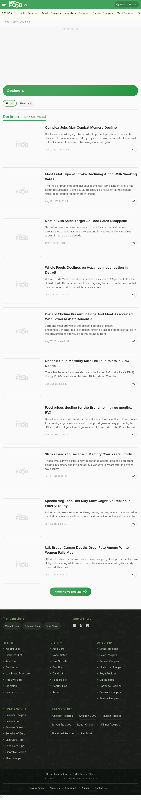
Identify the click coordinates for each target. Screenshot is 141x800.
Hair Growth (60, 661)
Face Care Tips (15, 745)
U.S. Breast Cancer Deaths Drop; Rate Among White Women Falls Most (87, 550)
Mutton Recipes (112, 715)
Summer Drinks (15, 727)
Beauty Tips (60, 685)
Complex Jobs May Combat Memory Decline (81, 127)
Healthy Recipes (28, 13)
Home (6, 21)
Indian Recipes (61, 709)
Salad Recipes (108, 655)
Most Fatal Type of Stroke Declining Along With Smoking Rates (91, 176)
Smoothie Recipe (16, 752)
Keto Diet (11, 661)
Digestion (11, 685)
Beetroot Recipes (110, 692)
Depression (12, 667)
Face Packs (60, 679)
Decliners (25, 21)
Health (9, 643)
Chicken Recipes (103, 13)
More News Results (68, 591)
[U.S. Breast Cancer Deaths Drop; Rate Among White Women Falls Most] (22, 564)
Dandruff (58, 673)
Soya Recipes (108, 673)
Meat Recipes (125, 13)
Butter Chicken (86, 724)
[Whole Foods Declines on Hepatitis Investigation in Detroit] (22, 284)
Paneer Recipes (109, 661)
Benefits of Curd (15, 733)
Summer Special (15, 709)
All (9, 103)
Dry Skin (58, 667)
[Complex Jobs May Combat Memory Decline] (22, 144)
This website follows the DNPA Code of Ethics (70, 774)
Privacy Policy (36, 788)
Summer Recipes (16, 715)
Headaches (12, 692)
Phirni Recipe (13, 758)
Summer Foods (15, 721)
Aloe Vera (58, 648)
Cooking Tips (32, 625)
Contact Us (101, 788)
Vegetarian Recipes (77, 13)
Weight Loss (12, 625)
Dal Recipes (107, 679)
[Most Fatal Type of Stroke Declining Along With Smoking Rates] (22, 191)
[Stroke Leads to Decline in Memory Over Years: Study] (22, 471)
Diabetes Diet (14, 655)
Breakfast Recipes (63, 733)
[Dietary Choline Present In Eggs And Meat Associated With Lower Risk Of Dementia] (22, 331)
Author (85, 788)
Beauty (56, 643)
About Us (55, 788)
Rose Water (60, 655)
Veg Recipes (106, 643)
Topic (14, 21)
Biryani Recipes (61, 724)
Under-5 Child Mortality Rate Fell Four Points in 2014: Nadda (87, 363)
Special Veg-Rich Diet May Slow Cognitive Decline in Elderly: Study (88, 503)
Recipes (7, 13)
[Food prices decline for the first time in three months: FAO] (22, 424)
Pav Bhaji (86, 733)
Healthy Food (14, 679)
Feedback (70, 788)
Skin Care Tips (14, 739)
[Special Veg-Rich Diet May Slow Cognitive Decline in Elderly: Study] (22, 517)
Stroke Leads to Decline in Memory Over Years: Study (88, 454)
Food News (52, 625)
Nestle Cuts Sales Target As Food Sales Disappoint (86, 221)
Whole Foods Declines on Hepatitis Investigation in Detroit (86, 270)
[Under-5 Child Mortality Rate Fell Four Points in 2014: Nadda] (22, 377)
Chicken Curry (87, 715)
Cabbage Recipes (111, 685)
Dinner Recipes (109, 648)
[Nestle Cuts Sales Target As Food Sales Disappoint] (22, 237)
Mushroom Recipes (111, 667)
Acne (56, 692)
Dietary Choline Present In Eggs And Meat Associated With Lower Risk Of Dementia (89, 316)
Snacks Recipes (51, 13)
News (26, 103)
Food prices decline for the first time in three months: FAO (88, 410)
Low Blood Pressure (18, 673)
